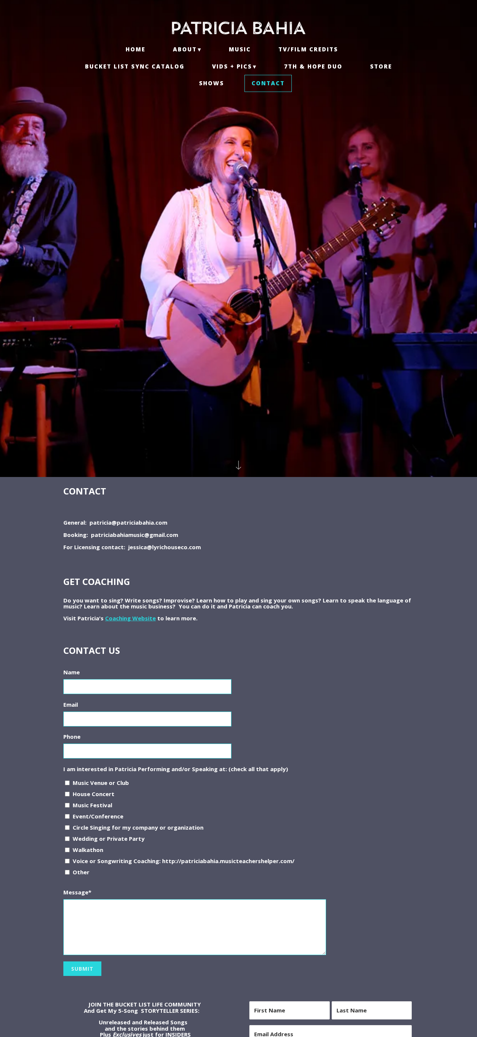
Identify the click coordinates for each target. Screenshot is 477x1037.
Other (81, 872)
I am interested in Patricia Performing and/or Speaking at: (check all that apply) (175, 769)
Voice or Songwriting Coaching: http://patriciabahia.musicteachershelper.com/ (183, 861)
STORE (381, 66)
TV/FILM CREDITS (308, 49)
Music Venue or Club (101, 782)
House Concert (93, 794)
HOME (135, 49)
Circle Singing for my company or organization (138, 827)
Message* (77, 892)
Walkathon (88, 849)
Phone (71, 736)
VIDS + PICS (232, 66)
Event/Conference (98, 816)
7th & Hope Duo (313, 66)
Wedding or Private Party (109, 838)
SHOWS (211, 83)
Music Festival (92, 805)
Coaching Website (130, 618)
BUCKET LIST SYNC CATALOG (134, 66)
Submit (82, 968)
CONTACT (268, 83)
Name (71, 672)
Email (70, 704)
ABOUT (185, 49)
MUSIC (240, 49)
